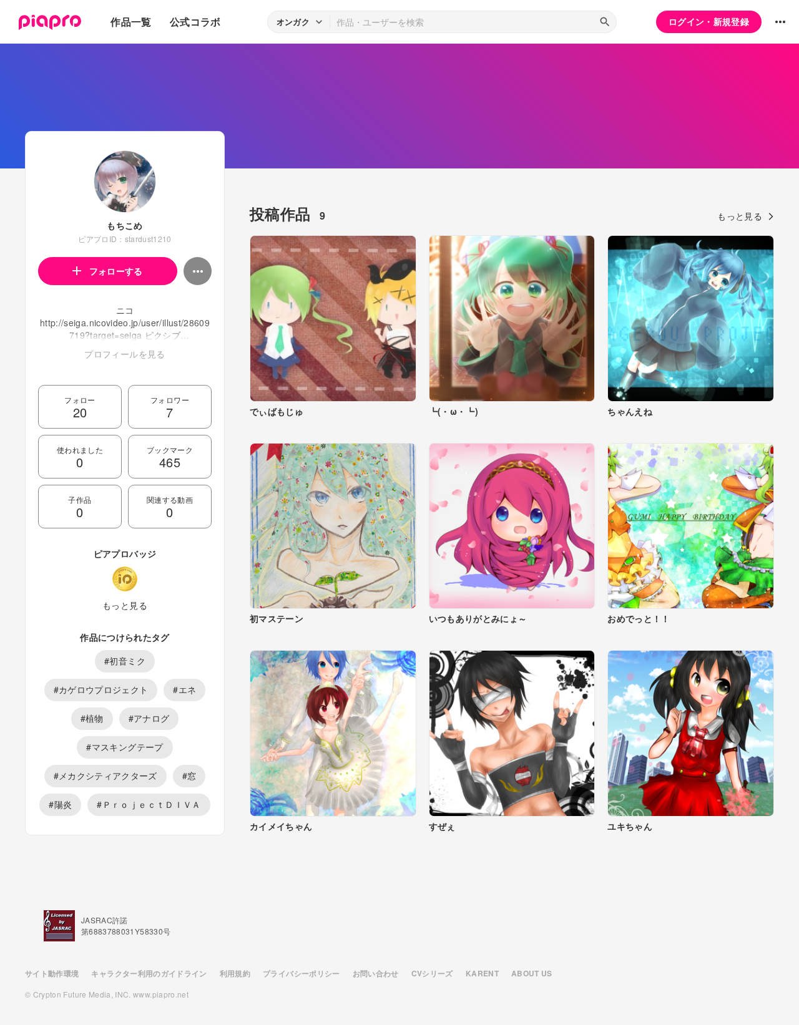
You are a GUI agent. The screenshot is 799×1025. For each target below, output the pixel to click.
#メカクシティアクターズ (105, 775)
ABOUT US (531, 973)
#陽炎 (60, 804)
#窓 (189, 775)
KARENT (482, 973)
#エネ (184, 689)
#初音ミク (124, 660)
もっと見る (124, 605)
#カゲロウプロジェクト (101, 689)
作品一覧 (130, 21)
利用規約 (235, 973)
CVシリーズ (432, 973)
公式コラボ (195, 21)
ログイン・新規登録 (709, 21)
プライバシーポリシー (301, 973)
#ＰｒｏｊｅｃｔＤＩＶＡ (148, 804)
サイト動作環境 (52, 973)
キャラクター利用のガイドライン (149, 973)
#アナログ (149, 718)
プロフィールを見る (124, 353)
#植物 (92, 718)
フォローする (116, 271)
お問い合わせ (376, 973)
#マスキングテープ (124, 747)
